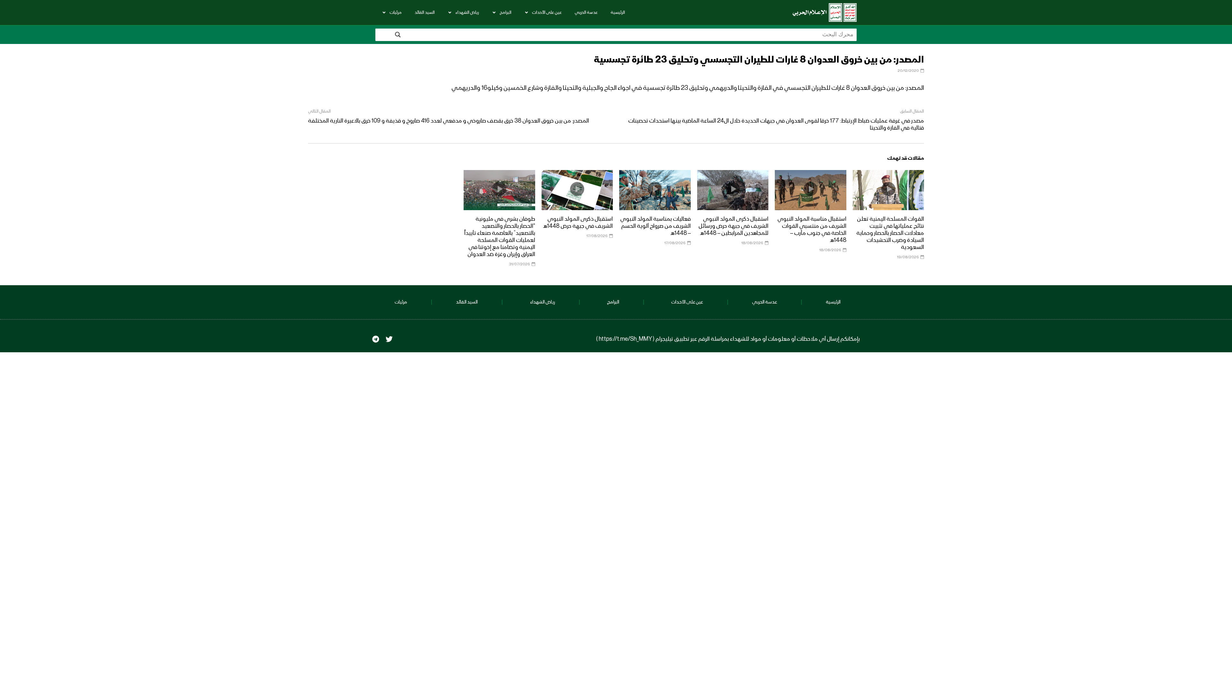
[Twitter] (389, 339)
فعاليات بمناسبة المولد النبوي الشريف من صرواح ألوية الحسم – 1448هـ (655, 226)
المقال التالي (319, 111)
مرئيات (395, 12)
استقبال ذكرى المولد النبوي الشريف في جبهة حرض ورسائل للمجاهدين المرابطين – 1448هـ (733, 226)
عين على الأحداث (547, 12)
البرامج (505, 12)
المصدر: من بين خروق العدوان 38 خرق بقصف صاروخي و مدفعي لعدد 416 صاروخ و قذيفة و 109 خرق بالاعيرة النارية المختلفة (448, 121)
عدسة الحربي (586, 12)
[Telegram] (375, 339)
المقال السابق (912, 111)
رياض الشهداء (467, 12)
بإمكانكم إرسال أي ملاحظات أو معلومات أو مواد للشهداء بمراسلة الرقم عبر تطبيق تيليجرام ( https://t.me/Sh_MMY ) (728, 339)
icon (888, 189)
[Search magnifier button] (398, 34)
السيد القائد (425, 12)
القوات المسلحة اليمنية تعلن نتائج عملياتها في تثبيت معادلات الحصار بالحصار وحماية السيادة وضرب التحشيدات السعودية (890, 233)
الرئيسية (618, 12)
